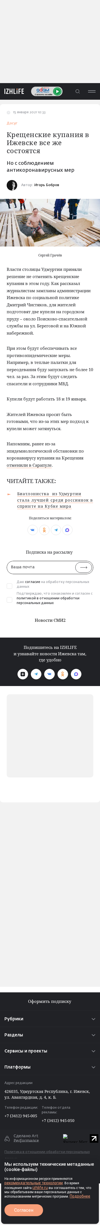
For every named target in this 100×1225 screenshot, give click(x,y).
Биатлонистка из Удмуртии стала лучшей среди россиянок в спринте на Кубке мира (55, 500)
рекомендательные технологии (33, 1183)
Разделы (13, 1035)
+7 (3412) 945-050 (58, 1120)
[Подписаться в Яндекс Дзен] (23, 674)
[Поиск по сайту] (77, 91)
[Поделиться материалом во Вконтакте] (33, 530)
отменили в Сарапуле (29, 465)
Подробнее (80, 1196)
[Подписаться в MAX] (76, 674)
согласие (32, 582)
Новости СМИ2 (50, 620)
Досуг (12, 123)
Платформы (17, 1067)
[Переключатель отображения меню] (91, 91)
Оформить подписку (50, 1001)
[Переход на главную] (12, 91)
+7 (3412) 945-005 (20, 1115)
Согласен (23, 1210)
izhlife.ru (40, 1187)
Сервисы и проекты (25, 1051)
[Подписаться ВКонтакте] (49, 674)
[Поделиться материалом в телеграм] (56, 530)
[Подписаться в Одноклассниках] (63, 674)
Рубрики (13, 1019)
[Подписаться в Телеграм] (36, 674)
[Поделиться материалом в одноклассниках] (44, 530)
